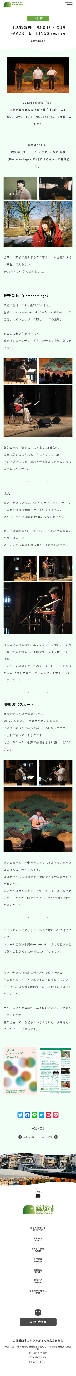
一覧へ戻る (38, 1128)
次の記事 (47, 1137)
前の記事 (28, 1137)
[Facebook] (27, 1115)
